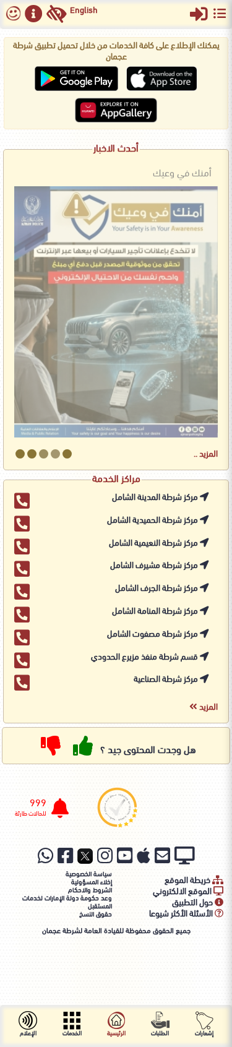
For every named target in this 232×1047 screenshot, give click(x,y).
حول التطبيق (193, 903)
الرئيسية (116, 1033)
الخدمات (72, 1033)
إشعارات (204, 1033)
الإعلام (28, 1033)
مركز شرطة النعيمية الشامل (154, 543)
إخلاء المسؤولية (91, 882)
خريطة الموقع (188, 880)
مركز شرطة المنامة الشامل (156, 611)
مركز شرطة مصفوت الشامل (153, 634)
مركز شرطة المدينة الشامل (156, 497)
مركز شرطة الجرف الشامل (157, 588)
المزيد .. (206, 454)
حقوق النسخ (95, 914)
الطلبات (160, 1033)
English (84, 10)
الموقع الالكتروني (183, 892)
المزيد (207, 707)
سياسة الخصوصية (89, 874)
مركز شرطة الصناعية (167, 679)
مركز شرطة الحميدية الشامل (153, 520)
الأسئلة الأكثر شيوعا (182, 914)
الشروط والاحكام (90, 890)
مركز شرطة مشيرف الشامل (155, 566)
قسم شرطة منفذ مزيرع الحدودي (145, 657)
